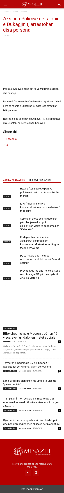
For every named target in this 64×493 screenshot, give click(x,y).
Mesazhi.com (9, 341)
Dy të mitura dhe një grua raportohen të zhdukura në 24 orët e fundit (40, 259)
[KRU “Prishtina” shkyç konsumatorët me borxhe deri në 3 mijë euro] (11, 206)
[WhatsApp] (28, 42)
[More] (35, 42)
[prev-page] (5, 286)
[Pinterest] (20, 42)
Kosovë (24, 11)
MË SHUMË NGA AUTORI (39, 180)
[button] (5, 4)
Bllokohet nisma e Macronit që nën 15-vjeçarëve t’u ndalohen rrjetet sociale (31, 335)
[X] (13, 42)
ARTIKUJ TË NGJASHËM (14, 180)
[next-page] (10, 286)
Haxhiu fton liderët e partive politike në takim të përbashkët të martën (39, 192)
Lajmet (15, 11)
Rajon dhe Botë (10, 328)
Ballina (6, 11)
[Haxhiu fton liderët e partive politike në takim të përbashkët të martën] (11, 192)
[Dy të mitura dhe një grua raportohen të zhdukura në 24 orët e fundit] (11, 259)
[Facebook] (6, 42)
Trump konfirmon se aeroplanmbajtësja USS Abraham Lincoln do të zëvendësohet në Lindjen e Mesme (31, 402)
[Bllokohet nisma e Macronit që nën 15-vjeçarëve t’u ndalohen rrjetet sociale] (32, 311)
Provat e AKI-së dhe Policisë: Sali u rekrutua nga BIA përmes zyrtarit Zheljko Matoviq (40, 274)
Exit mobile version (32, 488)
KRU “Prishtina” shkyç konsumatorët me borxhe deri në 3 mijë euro (40, 207)
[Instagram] (36, 473)
